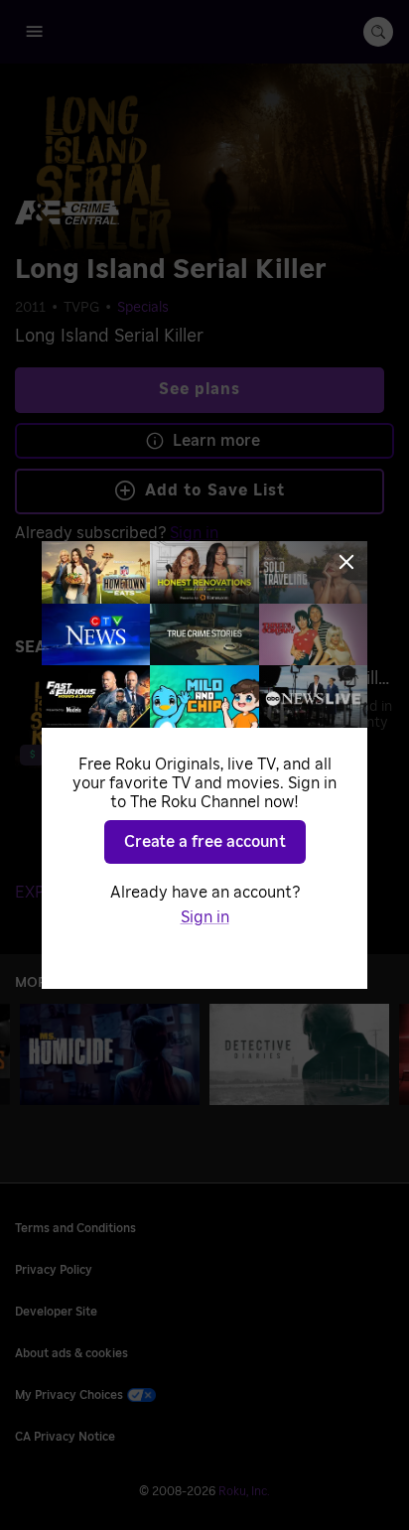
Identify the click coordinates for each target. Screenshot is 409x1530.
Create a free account (205, 842)
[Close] (346, 562)
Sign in (205, 917)
